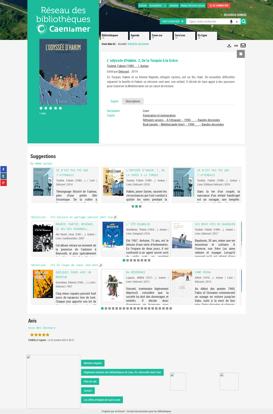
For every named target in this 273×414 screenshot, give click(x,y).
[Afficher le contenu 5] (138, 260)
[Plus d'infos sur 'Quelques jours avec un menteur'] (43, 284)
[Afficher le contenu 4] (135, 260)
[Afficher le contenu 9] (131, 308)
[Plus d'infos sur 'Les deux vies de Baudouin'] (182, 235)
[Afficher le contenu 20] (170, 308)
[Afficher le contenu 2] (127, 260)
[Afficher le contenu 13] (145, 308)
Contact (88, 390)
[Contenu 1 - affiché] (124, 260)
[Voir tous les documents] (115, 217)
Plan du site (90, 381)
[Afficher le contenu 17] (160, 308)
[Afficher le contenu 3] (140, 206)
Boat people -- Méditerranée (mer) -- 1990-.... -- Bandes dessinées (183, 124)
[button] (173, 21)
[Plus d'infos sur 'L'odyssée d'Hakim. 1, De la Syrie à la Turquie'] (113, 182)
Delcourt (124, 71)
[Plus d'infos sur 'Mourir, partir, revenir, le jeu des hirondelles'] (43, 237)
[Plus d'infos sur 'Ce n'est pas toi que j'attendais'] (183, 182)
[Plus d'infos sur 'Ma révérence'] (113, 285)
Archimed (120, 411)
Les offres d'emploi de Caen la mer (102, 400)
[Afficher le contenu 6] (142, 260)
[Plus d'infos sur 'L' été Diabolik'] (113, 236)
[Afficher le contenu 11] (138, 308)
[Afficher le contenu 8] (149, 260)
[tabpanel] (171, 118)
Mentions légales (93, 363)
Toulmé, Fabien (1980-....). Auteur (128, 66)
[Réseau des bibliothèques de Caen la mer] (53, 381)
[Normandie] (229, 381)
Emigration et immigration (159, 115)
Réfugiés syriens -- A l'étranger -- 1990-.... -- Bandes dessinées (181, 120)
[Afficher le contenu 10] (135, 308)
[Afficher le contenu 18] (163, 308)
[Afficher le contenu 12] (142, 308)
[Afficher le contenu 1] (133, 206)
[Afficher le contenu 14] (149, 308)
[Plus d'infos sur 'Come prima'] (182, 283)
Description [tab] (133, 101)
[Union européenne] (178, 381)
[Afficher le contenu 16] (156, 308)
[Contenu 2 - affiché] (136, 206)
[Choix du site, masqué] (164, 5)
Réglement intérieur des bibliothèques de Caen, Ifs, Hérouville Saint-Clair (122, 372)
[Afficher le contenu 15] (152, 308)
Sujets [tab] (115, 101)
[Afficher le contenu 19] (167, 308)
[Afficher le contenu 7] (145, 260)
